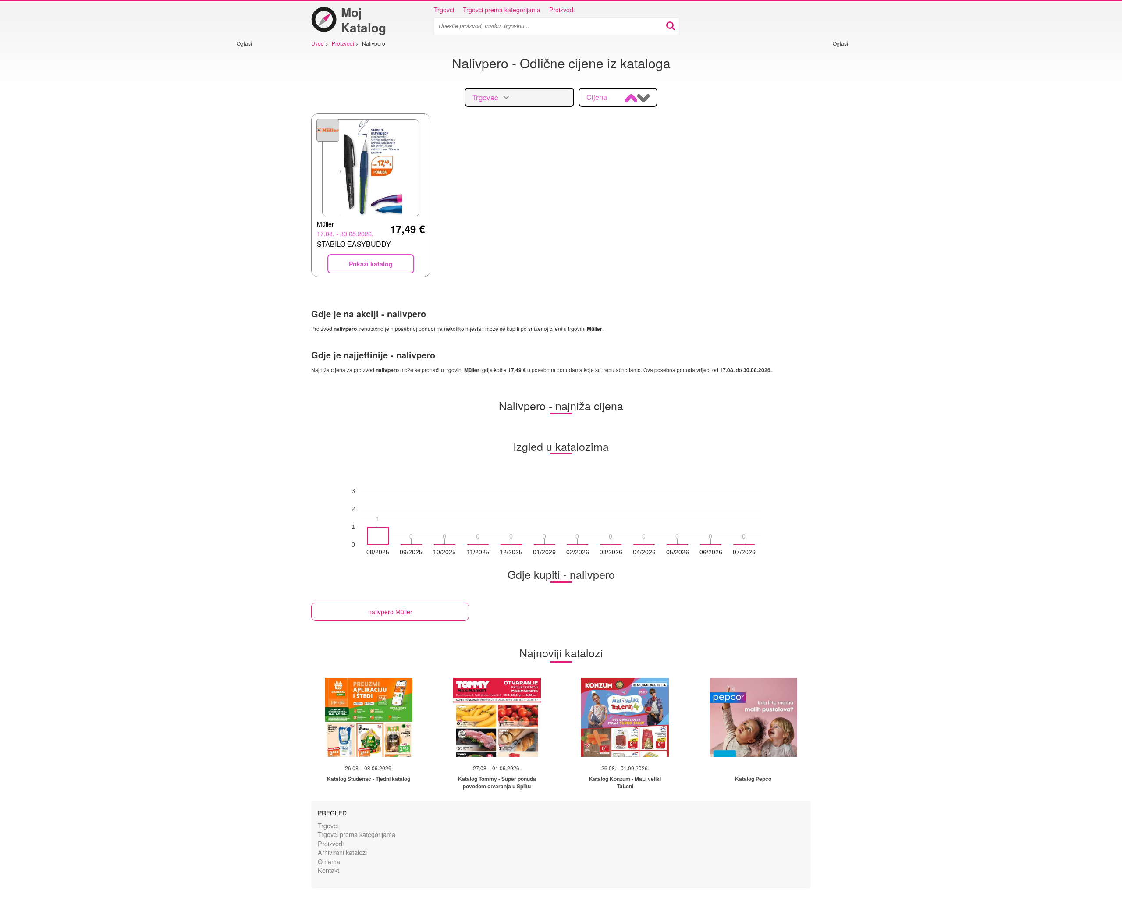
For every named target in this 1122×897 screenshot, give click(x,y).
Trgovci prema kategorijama (501, 9)
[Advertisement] (263, 178)
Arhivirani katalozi (342, 852)
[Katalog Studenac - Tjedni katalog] (368, 717)
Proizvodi (562, 9)
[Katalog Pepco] (753, 717)
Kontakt (328, 870)
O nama (329, 861)
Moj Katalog (363, 19)
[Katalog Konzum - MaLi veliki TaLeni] (625, 717)
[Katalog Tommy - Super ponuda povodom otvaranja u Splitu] (497, 717)
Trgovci (444, 9)
